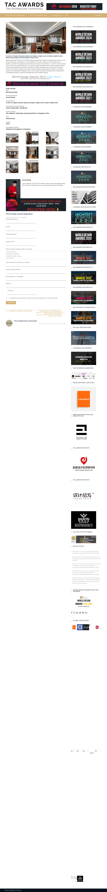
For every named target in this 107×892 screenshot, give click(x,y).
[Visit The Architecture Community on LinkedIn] (77, 613)
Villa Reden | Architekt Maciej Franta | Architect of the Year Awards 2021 (21, 310)
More (67, 15)
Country (10, 290)
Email (8, 226)
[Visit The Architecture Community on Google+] (86, 613)
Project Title (10, 241)
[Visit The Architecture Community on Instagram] (74, 613)
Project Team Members (13, 269)
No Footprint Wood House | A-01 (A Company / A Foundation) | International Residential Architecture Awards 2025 (86, 565)
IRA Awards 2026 (57, 15)
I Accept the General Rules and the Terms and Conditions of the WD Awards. (33, 298)
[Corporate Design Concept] (36, 256)
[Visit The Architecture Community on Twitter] (80, 613)
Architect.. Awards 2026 (38, 15)
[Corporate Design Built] (36, 255)
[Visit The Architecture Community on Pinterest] (83, 613)
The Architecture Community (57, 323)
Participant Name (12, 219)
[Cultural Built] (36, 258)
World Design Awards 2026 (15, 15)
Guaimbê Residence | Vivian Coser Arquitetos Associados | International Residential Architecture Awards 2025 (85, 572)
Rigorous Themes (16, 890)
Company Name (11, 234)
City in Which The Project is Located (17, 262)
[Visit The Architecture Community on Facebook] (71, 613)
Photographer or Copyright (14, 276)
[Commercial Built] (36, 252)
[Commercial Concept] (36, 253)
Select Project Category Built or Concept (19, 249)
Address (8, 283)
